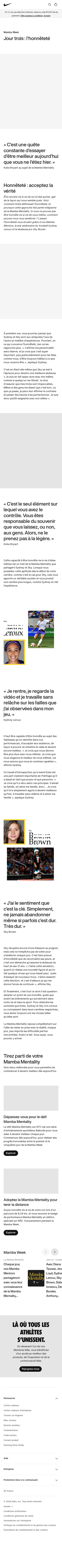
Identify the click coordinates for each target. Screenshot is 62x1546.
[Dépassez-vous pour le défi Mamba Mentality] (31, 1121)
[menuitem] (9, 1506)
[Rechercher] (49, 4)
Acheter (47, 16)
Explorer (11, 1153)
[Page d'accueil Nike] (8, 4)
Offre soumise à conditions (31, 16)
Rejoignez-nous (30, 1369)
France (10, 1491)
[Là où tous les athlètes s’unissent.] (31, 1346)
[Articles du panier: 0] (55, 4)
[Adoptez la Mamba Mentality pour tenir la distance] (31, 1202)
